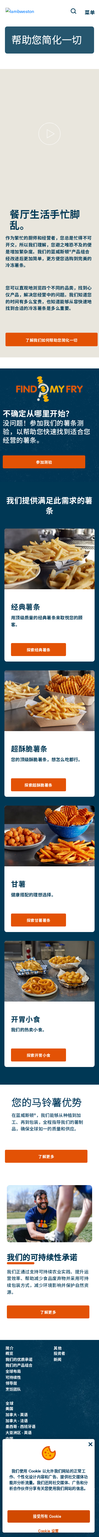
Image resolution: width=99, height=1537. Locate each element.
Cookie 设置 (48, 1530)
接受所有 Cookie (47, 1516)
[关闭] (90, 1444)
